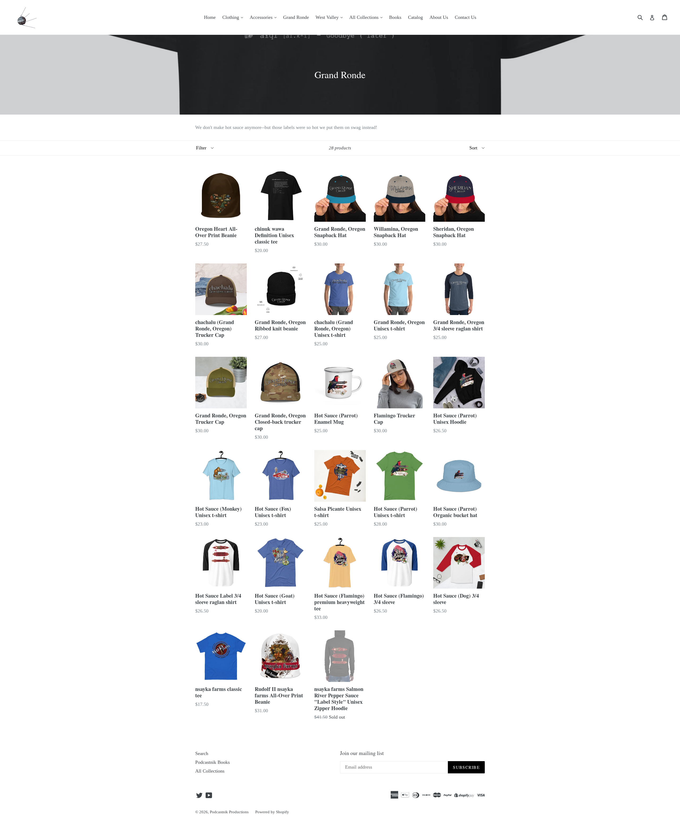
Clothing (231, 17)
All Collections (364, 17)
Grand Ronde (296, 17)
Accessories (262, 17)
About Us (439, 17)
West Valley (328, 17)
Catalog (415, 17)
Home (210, 17)
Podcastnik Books (212, 762)
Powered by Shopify (272, 812)
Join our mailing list (362, 753)
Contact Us (465, 17)
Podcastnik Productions (229, 812)
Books (395, 17)
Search (201, 753)
